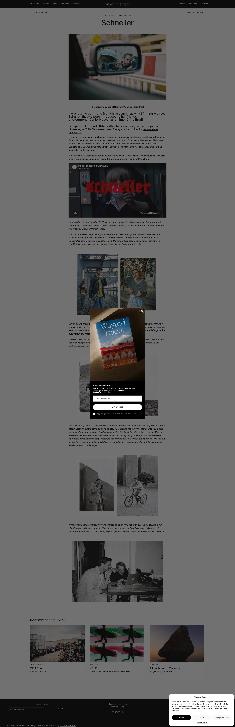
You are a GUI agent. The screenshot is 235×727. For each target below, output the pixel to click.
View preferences (222, 717)
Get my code (117, 407)
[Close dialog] (142, 311)
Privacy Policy (202, 723)
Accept (181, 717)
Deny (202, 717)
